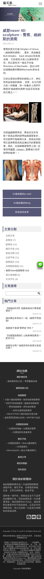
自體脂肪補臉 (15, 428)
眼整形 (11, 244)
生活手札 (12, 279)
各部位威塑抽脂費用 (22, 410)
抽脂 (10, 132)
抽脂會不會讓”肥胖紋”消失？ (20, 328)
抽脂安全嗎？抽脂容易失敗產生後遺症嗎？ (23, 346)
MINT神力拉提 (33, 417)
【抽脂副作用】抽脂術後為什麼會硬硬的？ (23, 309)
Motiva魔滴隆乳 (29, 443)
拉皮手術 (12, 257)
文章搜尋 (10, 286)
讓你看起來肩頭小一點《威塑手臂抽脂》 (23, 319)
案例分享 (22, 457)
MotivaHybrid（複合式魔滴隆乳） (22, 450)
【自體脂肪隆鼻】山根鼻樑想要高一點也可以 (23, 336)
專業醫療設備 (31, 381)
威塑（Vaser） (18, 149)
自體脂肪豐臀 (29, 428)
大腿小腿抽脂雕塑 (13, 399)
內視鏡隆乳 (22, 447)
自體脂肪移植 (14, 266)
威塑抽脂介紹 (22, 388)
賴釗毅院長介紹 (15, 381)
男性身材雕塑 (29, 407)
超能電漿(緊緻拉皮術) (15, 417)
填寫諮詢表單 (22, 212)
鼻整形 (11, 240)
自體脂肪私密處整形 (22, 432)
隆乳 (16, 487)
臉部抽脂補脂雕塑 (31, 399)
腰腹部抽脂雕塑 (31, 403)
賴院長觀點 (22, 463)
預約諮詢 (22, 469)
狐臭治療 (12, 253)
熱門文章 (10, 301)
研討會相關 (13, 275)
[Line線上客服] (39, 266)
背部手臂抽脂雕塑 (14, 403)
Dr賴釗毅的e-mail (22, 194)
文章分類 (10, 229)
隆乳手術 (12, 249)
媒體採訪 (12, 262)
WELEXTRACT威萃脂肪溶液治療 (22, 414)
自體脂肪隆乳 (14, 443)
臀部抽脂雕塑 (15, 407)
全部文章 (10, 235)
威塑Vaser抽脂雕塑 (17, 270)
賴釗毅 (6, 484)
